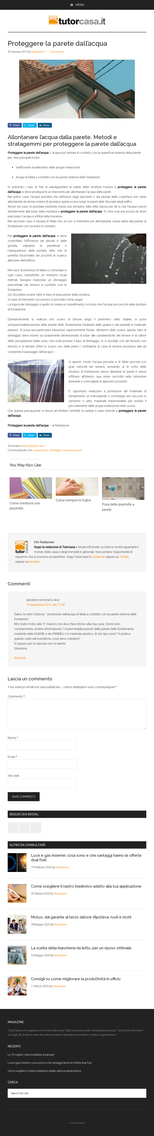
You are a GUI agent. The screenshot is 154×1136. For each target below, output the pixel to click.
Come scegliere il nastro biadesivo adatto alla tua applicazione (86, 886)
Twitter (124, 557)
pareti (78, 450)
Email (12, 757)
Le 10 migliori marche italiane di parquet (31, 1054)
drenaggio (55, 450)
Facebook (99, 557)
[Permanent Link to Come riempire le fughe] (77, 479)
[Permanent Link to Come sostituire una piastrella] (31, 479)
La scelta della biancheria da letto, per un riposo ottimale (81, 948)
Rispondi (20, 658)
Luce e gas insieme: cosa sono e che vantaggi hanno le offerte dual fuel (49, 1062)
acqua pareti (40, 450)
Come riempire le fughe (73, 500)
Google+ (34, 561)
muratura (68, 450)
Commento (16, 696)
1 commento (56, 51)
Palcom (82, 1123)
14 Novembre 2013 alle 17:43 (45, 605)
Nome (13, 738)
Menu (79, 5)
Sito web (13, 775)
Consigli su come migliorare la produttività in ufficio (76, 979)
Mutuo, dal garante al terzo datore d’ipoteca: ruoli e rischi (81, 917)
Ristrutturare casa (33, 445)
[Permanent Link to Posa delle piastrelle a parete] (123, 479)
